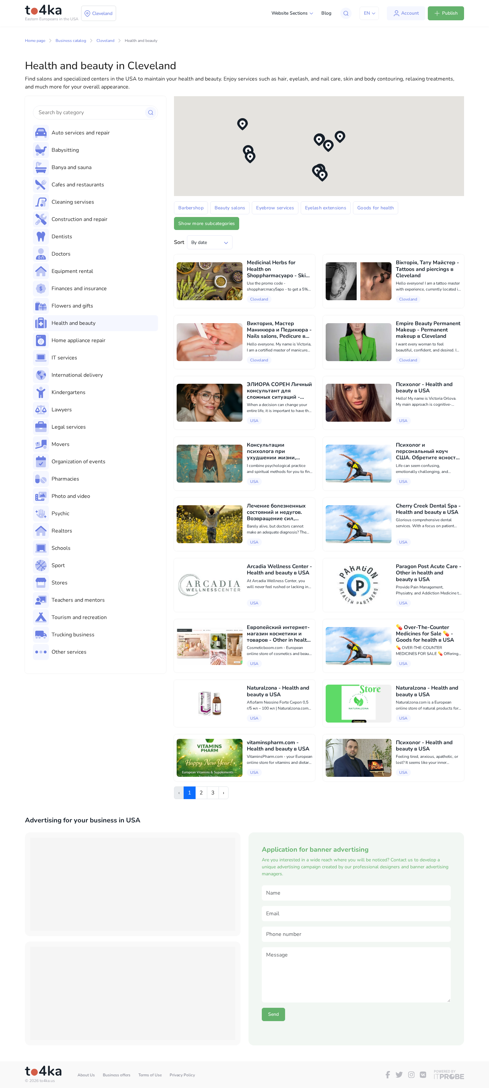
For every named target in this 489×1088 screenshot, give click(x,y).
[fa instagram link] (411, 1074)
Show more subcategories (206, 223)
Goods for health (375, 208)
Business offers (116, 1075)
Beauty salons (230, 208)
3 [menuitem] (213, 792)
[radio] (95, 133)
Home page (35, 40)
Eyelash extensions (325, 208)
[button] (319, 140)
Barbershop (191, 208)
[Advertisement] (132, 884)
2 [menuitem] (201, 792)
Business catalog (71, 40)
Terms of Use (150, 1075)
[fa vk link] (423, 1074)
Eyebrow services (275, 208)
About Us (86, 1075)
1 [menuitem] (189, 792)
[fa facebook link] (388, 1074)
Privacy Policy (182, 1075)
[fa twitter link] (399, 1074)
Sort (179, 242)
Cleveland (105, 40)
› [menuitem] (223, 792)
